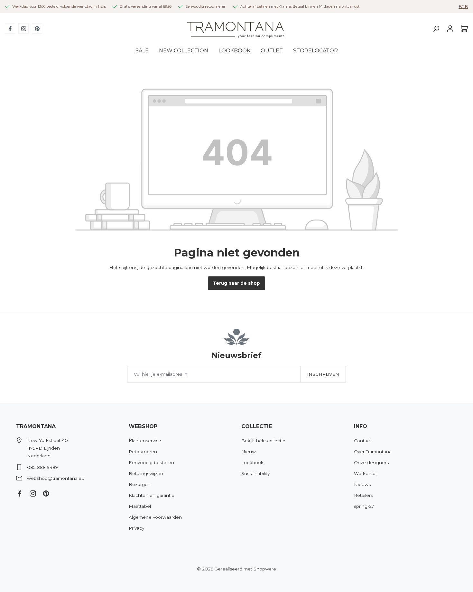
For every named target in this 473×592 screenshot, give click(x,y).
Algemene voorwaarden (155, 517)
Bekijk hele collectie (263, 440)
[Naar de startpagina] (235, 28)
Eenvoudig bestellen (151, 462)
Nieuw (248, 451)
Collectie (256, 426)
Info (360, 426)
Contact (362, 440)
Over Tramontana (373, 451)
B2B (463, 6)
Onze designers (371, 462)
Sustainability (255, 473)
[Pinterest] (37, 28)
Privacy (136, 528)
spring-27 (364, 506)
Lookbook (252, 462)
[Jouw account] (450, 28)
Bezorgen (140, 484)
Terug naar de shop (236, 283)
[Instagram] (23, 28)
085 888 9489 (42, 467)
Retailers (363, 495)
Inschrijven (323, 374)
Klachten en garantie (151, 495)
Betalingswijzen (146, 473)
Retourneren (143, 451)
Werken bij (365, 473)
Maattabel (140, 506)
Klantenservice (145, 440)
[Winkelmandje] (462, 28)
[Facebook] (10, 28)
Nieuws (362, 484)
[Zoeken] (436, 28)
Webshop (143, 426)
